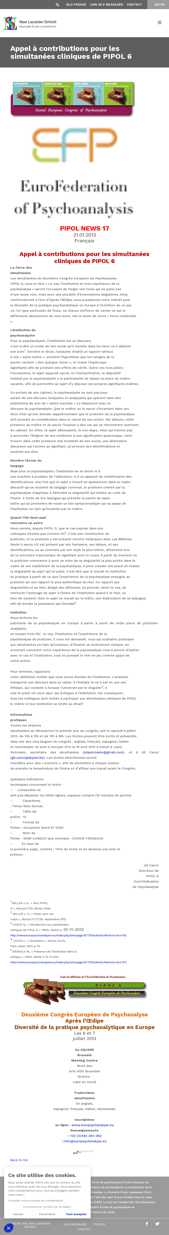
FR (163, 4)
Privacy (99, 1224)
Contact (134, 4)
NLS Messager (75, 1224)
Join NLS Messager (106, 4)
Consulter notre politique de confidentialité (35, 1200)
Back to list (19, 1160)
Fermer (18, 1214)
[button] (9, 1228)
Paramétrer (47, 1214)
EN (157, 4)
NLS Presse (76, 4)
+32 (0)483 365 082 (85, 1136)
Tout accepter (76, 1214)
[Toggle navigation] (160, 23)
